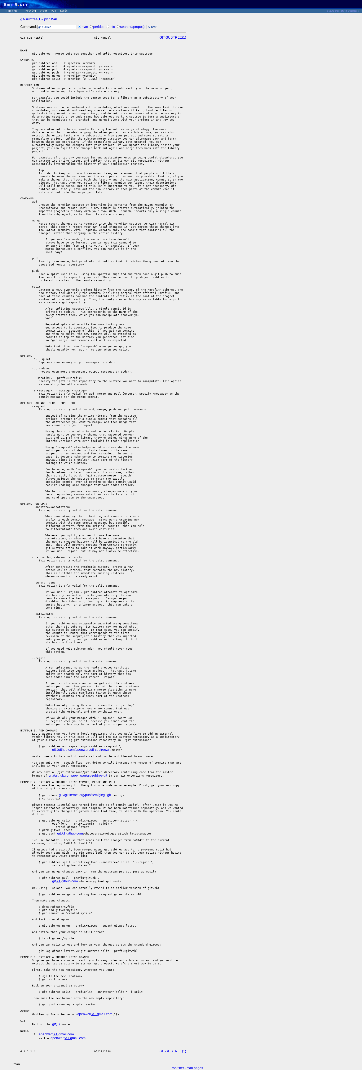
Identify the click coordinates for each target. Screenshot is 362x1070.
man (84, 27)
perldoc (98, 27)
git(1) (56, 1024)
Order (43, 10)
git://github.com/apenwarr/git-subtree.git (81, 749)
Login (63, 10)
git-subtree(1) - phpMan (38, 19)
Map (54, 10)
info (112, 27)
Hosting (31, 10)
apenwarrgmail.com (94, 1014)
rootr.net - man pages (187, 1068)
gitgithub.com (70, 833)
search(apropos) (132, 27)
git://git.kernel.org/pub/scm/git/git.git (85, 795)
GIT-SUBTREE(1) (172, 37)
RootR (13, 10)
